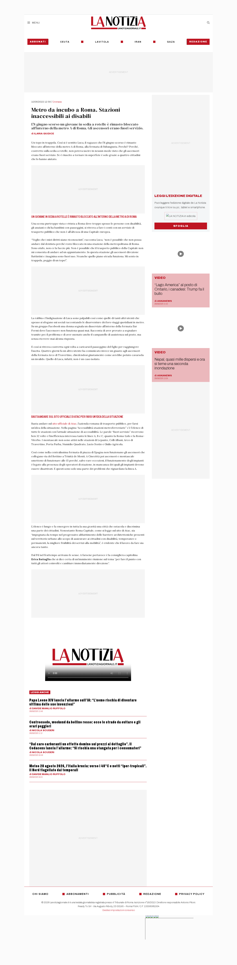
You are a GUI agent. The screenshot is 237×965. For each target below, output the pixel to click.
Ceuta (64, 42)
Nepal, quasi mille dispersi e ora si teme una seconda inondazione (179, 363)
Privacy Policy (192, 894)
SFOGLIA (180, 226)
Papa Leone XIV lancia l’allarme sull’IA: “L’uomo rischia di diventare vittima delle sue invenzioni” (83, 702)
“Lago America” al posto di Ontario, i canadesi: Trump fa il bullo (179, 289)
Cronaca (57, 101)
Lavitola (102, 42)
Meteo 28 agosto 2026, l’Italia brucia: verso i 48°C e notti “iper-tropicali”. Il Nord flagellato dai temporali (88, 768)
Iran (138, 42)
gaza (171, 42)
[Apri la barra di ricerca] (208, 23)
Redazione (198, 41)
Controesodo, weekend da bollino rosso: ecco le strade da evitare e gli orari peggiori (85, 724)
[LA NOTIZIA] (118, 23)
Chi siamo (40, 894)
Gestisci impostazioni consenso (118, 910)
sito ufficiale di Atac (64, 423)
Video (160, 278)
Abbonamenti (77, 894)
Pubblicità (116, 894)
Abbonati (38, 41)
